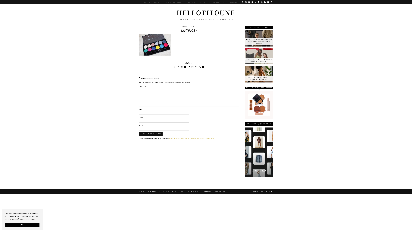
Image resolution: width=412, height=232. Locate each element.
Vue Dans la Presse (203, 191)
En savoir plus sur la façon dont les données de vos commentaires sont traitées (191, 138)
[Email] (268, 2)
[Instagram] (246, 2)
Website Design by (263, 191)
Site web (141, 125)
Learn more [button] (30, 219)
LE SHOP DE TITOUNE (174, 2)
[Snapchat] (262, 2)
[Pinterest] (249, 2)
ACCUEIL (146, 2)
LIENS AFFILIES (219, 191)
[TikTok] (255, 2)
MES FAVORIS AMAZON (196, 2)
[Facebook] (259, 2)
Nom (141, 109)
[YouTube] (252, 2)
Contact (157, 2)
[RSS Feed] (265, 2)
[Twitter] (243, 2)
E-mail (141, 117)
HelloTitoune (206, 13)
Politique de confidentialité (180, 191)
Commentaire (143, 86)
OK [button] (22, 225)
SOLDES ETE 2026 (230, 2)
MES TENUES (214, 2)
